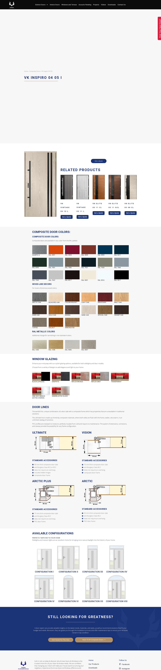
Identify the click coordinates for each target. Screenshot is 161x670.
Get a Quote (99, 161)
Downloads (112, 5)
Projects (96, 5)
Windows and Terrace (69, 5)
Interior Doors (55, 5)
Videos (103, 5)
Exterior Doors (40, 5)
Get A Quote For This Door (61, 640)
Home (26, 71)
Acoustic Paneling (85, 5)
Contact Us (122, 5)
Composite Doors (34, 71)
